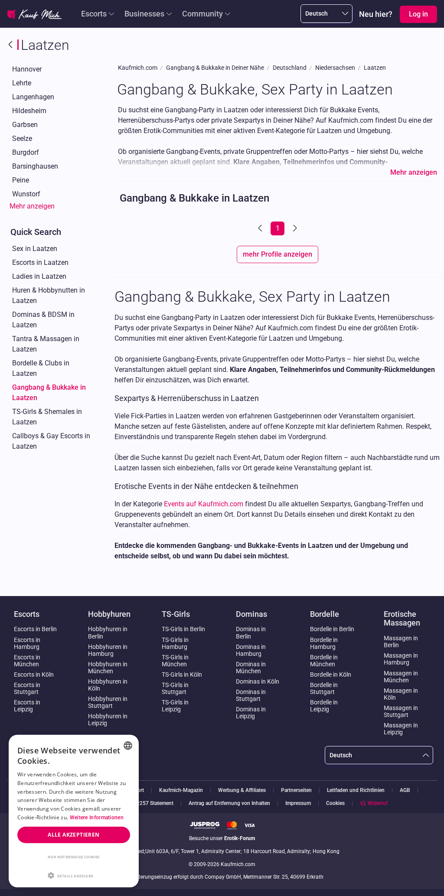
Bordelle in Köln (330, 674)
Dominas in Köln (257, 681)
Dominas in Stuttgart (251, 695)
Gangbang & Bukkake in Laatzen (49, 392)
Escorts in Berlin (35, 629)
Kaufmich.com (137, 68)
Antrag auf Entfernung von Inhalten (229, 803)
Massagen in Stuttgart (401, 711)
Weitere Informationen (97, 818)
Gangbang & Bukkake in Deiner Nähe (215, 68)
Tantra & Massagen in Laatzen (45, 344)
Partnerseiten (296, 790)
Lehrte (21, 83)
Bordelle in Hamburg (324, 643)
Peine (20, 180)
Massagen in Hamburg (401, 659)
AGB (405, 790)
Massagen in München (401, 677)
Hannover (27, 69)
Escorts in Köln (34, 674)
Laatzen (375, 68)
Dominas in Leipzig (251, 713)
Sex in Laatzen (34, 248)
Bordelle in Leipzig (324, 706)
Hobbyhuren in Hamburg (107, 650)
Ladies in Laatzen (39, 276)
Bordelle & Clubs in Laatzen (40, 368)
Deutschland (290, 68)
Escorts (94, 13)
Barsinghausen (35, 166)
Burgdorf (25, 152)
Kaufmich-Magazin (181, 790)
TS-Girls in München (175, 661)
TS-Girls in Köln (182, 674)
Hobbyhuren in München (107, 667)
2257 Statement (155, 803)
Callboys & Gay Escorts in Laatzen (51, 441)
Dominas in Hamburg (251, 650)
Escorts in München (27, 661)
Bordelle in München (324, 661)
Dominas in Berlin (251, 632)
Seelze (22, 138)
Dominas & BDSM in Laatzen (43, 319)
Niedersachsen (335, 68)
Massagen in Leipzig (401, 729)
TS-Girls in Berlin (183, 629)
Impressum (298, 803)
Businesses (144, 13)
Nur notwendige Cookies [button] (74, 856)
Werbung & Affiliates (242, 790)
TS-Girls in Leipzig (175, 706)
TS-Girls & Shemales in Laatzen (47, 416)
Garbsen (25, 125)
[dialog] (74, 811)
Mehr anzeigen (32, 206)
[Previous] (261, 228)
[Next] (294, 228)
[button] (73, 875)
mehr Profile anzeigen (277, 254)
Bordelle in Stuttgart (324, 688)
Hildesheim (29, 111)
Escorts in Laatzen (40, 262)
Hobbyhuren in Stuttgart (107, 702)
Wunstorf (26, 194)
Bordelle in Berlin (332, 629)
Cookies (335, 803)
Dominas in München (251, 667)
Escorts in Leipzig (27, 706)
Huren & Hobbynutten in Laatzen (48, 295)
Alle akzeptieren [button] (73, 834)
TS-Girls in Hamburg (175, 643)
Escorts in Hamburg (27, 643)
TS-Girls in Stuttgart (175, 688)
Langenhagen (33, 97)
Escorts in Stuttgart (27, 688)
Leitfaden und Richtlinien (356, 790)
